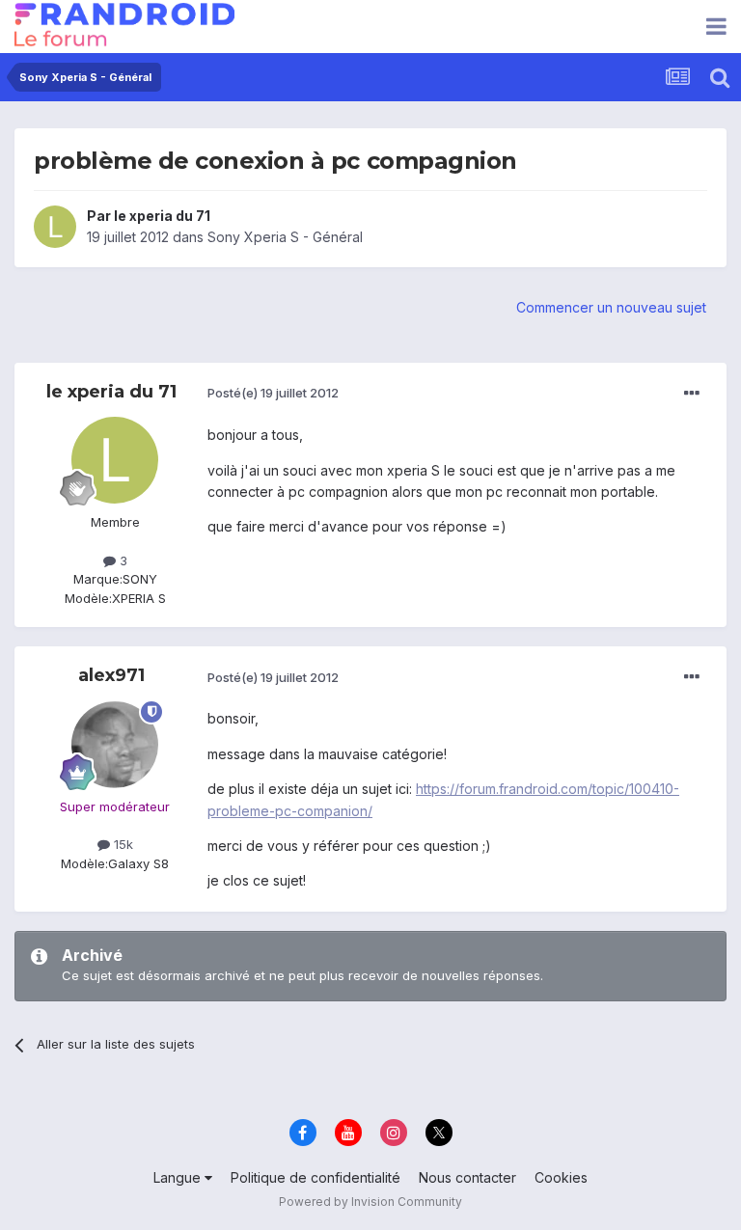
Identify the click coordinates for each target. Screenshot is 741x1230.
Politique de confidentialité (315, 1177)
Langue (179, 1177)
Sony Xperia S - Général (285, 237)
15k (121, 844)
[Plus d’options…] (691, 393)
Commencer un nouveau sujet (611, 307)
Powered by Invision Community (370, 1201)
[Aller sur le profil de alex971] (114, 744)
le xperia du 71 (162, 215)
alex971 (111, 675)
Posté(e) (273, 392)
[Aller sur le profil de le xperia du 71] (55, 226)
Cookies (561, 1177)
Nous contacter (467, 1177)
